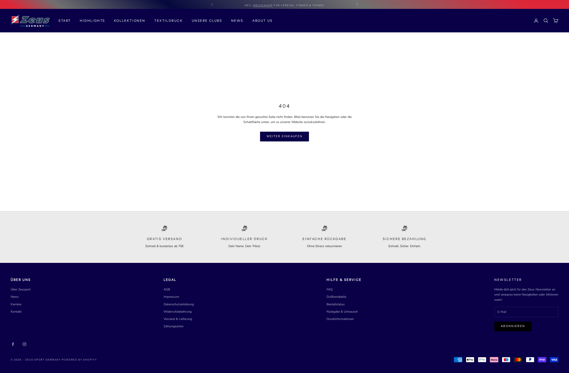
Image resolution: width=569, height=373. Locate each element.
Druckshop (263, 4)
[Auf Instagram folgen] (24, 344)
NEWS (237, 21)
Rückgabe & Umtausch (342, 312)
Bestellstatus (336, 304)
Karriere (16, 304)
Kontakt (16, 312)
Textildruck (168, 21)
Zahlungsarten (174, 326)
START (64, 21)
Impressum (171, 297)
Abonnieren (513, 326)
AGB (167, 289)
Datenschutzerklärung (179, 304)
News (15, 297)
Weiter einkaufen (284, 136)
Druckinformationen (340, 319)
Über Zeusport (21, 289)
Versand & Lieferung (178, 319)
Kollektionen (129, 21)
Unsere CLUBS (207, 21)
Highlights (92, 21)
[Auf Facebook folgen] (13, 344)
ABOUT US (262, 21)
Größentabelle (336, 297)
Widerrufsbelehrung (178, 312)
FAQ (330, 289)
